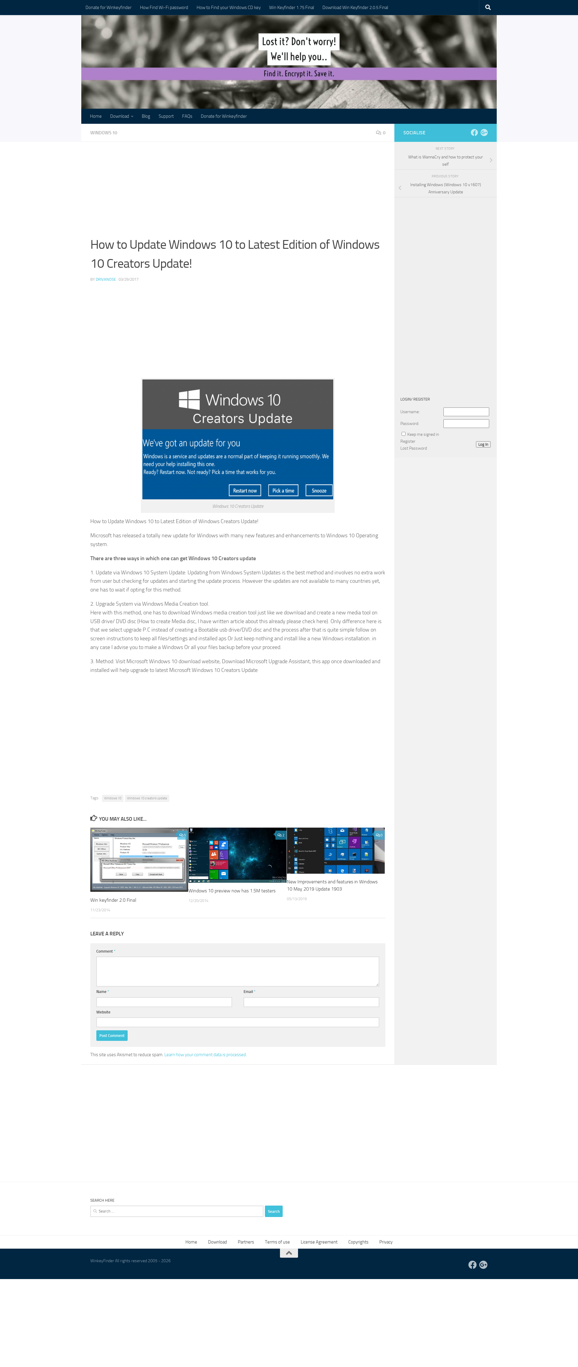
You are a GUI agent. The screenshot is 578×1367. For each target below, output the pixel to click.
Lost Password (413, 448)
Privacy (386, 1242)
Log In (483, 444)
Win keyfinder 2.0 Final (113, 900)
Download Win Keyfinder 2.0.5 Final (355, 7)
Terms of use (277, 1242)
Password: (409, 423)
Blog (146, 116)
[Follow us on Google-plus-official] (484, 132)
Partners (246, 1242)
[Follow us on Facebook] (474, 132)
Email (250, 991)
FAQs (187, 116)
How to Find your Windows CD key (229, 7)
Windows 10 (103, 133)
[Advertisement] (237, 193)
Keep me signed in (423, 434)
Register (407, 441)
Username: (410, 411)
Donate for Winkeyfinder (108, 7)
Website (103, 1012)
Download (119, 116)
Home (96, 116)
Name (102, 991)
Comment (106, 951)
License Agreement (319, 1242)
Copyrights (358, 1242)
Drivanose (106, 279)
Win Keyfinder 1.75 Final (291, 7)
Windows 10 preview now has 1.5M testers (231, 891)
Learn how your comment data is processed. (205, 1054)
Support (166, 116)
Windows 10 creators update (147, 798)
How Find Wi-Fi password (164, 7)
